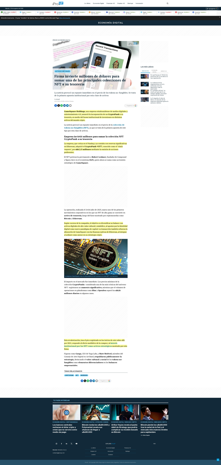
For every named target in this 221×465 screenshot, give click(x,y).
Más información (64, 18)
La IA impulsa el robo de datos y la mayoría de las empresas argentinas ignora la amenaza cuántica (159, 100)
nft (77, 375)
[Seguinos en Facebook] (61, 444)
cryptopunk (69, 375)
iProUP (58, 99)
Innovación (139, 3)
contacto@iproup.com (58, 453)
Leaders (93, 454)
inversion (84, 375)
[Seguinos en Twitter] (71, 444)
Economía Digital (98, 3)
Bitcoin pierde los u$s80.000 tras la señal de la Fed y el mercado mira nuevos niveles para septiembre (154, 428)
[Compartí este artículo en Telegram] (67, 105)
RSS (154, 443)
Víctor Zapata (146, 435)
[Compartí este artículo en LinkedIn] (64, 105)
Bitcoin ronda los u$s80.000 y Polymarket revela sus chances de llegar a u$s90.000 (96, 428)
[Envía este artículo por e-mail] (70, 105)
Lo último (87, 3)
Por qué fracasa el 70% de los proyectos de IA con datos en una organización (159, 76)
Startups (130, 3)
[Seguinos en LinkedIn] (66, 444)
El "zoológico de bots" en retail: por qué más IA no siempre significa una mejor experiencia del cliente (158, 93)
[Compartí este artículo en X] (58, 105)
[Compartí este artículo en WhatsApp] (61, 105)
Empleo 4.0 (121, 3)
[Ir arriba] (218, 460)
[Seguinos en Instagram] (56, 444)
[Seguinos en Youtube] (76, 444)
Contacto (110, 454)
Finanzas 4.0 (110, 3)
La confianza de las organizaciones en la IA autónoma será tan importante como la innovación (157, 86)
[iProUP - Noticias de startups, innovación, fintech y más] (57, 3)
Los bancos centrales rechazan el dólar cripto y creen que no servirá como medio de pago (65, 428)
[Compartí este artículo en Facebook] (55, 105)
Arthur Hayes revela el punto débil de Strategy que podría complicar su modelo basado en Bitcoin (124, 428)
